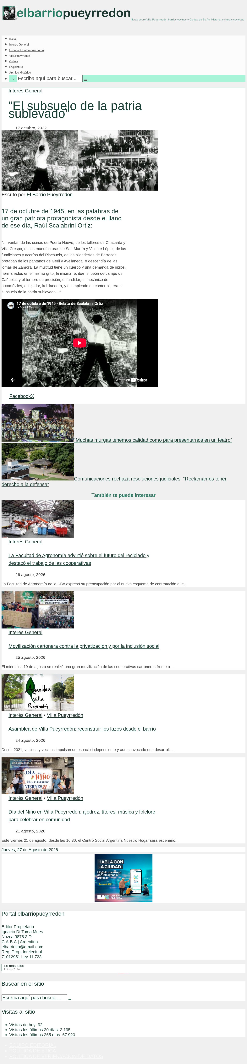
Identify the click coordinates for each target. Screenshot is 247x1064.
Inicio (12, 39)
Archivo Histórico (20, 72)
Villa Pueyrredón (19, 55)
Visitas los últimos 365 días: (35, 1034)
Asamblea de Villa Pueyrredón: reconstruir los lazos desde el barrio (82, 729)
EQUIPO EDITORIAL (32, 1045)
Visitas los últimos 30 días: (34, 1029)
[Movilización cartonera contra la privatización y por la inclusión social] (38, 626)
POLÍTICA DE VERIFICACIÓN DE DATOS (56, 1056)
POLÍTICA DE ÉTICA (32, 1050)
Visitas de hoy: (23, 1024)
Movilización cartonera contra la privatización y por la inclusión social (83, 646)
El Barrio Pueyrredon (50, 194)
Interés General (19, 44)
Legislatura (16, 67)
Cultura (13, 61)
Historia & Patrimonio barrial (26, 50)
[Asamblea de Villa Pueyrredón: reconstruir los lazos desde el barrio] (38, 709)
